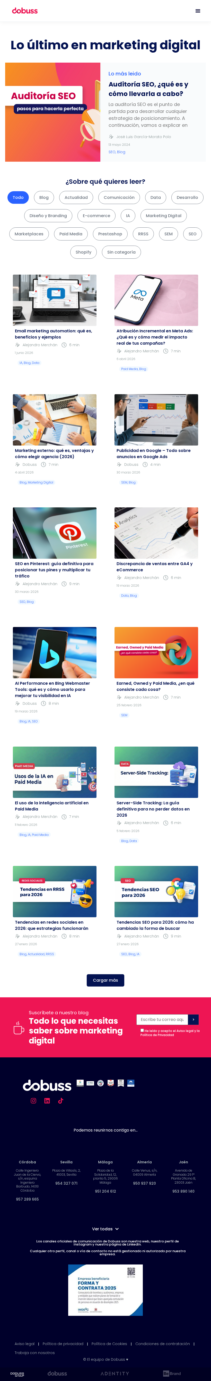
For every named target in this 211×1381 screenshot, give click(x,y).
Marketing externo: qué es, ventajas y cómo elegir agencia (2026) (54, 454)
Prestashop (110, 234)
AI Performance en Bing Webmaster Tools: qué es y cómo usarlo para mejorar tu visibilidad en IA (52, 689)
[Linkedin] (47, 1101)
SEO (193, 234)
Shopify (83, 252)
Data (156, 197)
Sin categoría (121, 252)
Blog (44, 197)
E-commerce (96, 216)
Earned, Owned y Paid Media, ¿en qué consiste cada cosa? (156, 686)
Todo (18, 197)
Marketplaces (29, 234)
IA (128, 216)
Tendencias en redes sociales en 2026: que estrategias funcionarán (51, 925)
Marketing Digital (163, 216)
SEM (168, 234)
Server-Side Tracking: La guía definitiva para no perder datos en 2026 (153, 809)
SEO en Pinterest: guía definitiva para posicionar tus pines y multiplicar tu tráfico (54, 570)
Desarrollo (187, 197)
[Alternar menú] (197, 10)
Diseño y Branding (48, 216)
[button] (105, 980)
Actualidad (76, 197)
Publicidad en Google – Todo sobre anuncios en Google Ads (154, 454)
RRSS (143, 234)
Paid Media (70, 234)
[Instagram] (33, 1101)
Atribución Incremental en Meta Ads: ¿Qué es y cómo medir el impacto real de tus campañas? (155, 337)
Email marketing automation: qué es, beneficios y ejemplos (53, 334)
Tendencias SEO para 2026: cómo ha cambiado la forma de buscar (155, 925)
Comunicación (119, 197)
